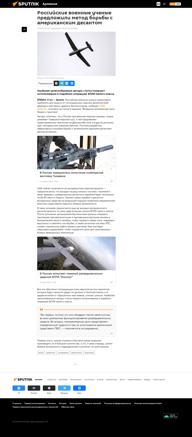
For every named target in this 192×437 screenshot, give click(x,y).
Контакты (52, 403)
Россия (40, 353)
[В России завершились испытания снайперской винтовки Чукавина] (76, 152)
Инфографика (134, 379)
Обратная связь (67, 407)
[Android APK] (170, 416)
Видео (147, 379)
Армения (63, 379)
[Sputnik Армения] (26, 7)
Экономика (76, 379)
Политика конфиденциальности (117, 403)
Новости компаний (93, 403)
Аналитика (111, 379)
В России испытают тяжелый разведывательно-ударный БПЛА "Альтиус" (71, 275)
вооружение (89, 353)
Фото (122, 379)
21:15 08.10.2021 (44, 28)
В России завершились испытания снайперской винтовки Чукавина (71, 174)
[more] (111, 181)
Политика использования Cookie (148, 403)
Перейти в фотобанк (57, 78)
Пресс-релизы (75, 403)
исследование (63, 353)
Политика (89, 379)
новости (51, 379)
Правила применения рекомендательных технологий (35, 407)
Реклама (62, 403)
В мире (100, 379)
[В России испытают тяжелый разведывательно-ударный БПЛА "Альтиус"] (76, 253)
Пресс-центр (159, 379)
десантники (51, 353)
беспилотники (76, 353)
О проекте (17, 403)
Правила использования (34, 403)
